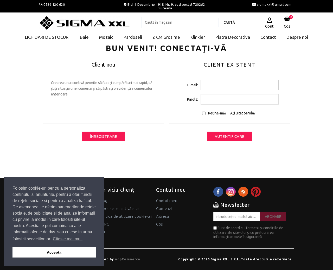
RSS (243, 192)
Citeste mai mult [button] (67, 239)
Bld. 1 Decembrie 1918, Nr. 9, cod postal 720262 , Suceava (167, 6)
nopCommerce (127, 259)
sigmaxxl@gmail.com (273, 4)
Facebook (218, 192)
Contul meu (166, 200)
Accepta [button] (54, 252)
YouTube (256, 192)
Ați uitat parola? (242, 113)
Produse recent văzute (119, 208)
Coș (159, 224)
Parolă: (192, 99)
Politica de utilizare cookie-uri (125, 216)
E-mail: (192, 85)
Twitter (231, 192)
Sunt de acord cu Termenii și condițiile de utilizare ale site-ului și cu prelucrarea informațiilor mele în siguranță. (248, 232)
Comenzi (164, 208)
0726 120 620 (54, 4)
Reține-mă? (217, 113)
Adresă (162, 216)
